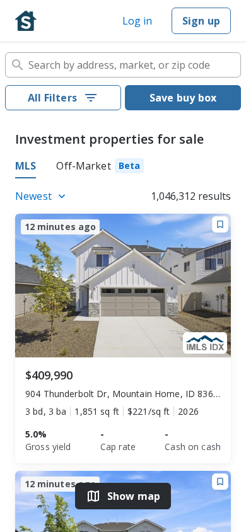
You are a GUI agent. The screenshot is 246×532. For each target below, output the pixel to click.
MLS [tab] (25, 166)
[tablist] (123, 167)
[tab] (100, 167)
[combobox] (123, 65)
